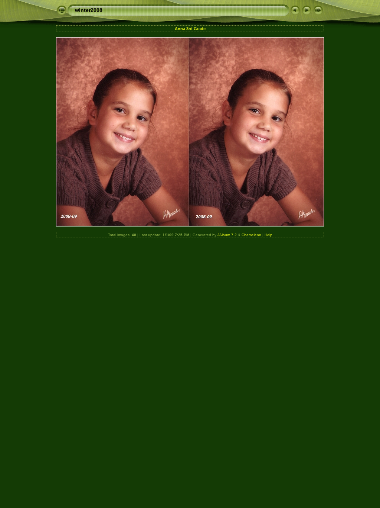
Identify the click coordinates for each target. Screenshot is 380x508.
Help (268, 235)
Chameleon (251, 235)
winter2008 (88, 10)
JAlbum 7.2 (227, 235)
